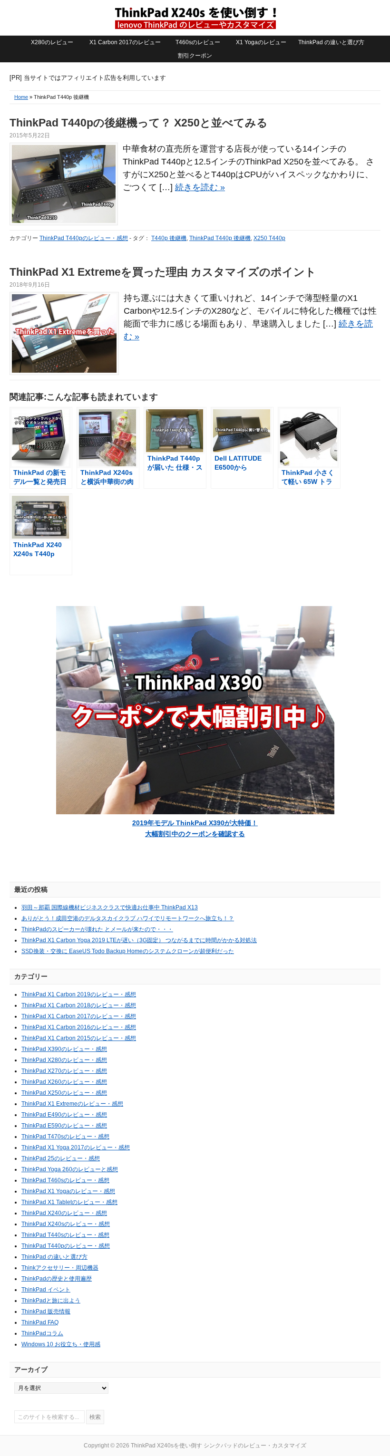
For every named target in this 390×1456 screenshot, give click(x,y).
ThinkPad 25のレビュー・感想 (60, 1158)
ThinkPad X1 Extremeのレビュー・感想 (72, 1103)
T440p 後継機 (168, 238)
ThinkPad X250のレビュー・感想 (64, 1093)
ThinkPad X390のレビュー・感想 (64, 1049)
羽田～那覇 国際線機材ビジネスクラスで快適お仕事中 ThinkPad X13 (109, 907)
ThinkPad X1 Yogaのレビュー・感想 (68, 1191)
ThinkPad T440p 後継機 (220, 238)
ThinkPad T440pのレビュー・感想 (83, 238)
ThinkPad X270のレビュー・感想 (64, 1071)
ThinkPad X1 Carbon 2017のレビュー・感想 (78, 1016)
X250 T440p (269, 238)
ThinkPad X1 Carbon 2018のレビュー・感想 (78, 1005)
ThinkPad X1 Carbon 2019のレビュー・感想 (78, 994)
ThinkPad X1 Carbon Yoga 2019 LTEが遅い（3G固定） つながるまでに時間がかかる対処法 (139, 940)
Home (21, 97)
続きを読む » (200, 187)
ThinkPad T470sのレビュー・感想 (65, 1136)
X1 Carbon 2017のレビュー (125, 42)
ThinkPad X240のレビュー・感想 (64, 1213)
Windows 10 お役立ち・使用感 (60, 1344)
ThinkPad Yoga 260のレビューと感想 (69, 1169)
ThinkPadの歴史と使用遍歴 (56, 1278)
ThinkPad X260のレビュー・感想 (64, 1082)
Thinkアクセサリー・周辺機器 (59, 1267)
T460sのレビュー (198, 42)
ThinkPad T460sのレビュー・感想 (65, 1180)
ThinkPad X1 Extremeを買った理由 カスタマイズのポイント (163, 272)
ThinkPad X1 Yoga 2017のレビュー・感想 (75, 1147)
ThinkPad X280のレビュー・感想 (64, 1060)
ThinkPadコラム (42, 1333)
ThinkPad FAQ (39, 1322)
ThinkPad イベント (45, 1289)
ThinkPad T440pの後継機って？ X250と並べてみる (139, 122)
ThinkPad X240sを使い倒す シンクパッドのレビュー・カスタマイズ (195, 17)
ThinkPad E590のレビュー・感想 (64, 1125)
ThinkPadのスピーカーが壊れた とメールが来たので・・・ (97, 929)
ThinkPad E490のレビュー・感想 (64, 1114)
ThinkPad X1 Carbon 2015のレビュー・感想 (78, 1038)
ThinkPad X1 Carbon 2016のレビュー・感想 (78, 1027)
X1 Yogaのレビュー (261, 42)
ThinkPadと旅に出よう (50, 1300)
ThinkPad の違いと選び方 (331, 42)
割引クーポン (195, 55)
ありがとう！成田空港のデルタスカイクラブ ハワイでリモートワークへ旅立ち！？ (127, 918)
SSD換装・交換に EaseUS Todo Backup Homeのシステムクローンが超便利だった (127, 951)
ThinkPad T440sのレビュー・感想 (65, 1235)
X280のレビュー (52, 42)
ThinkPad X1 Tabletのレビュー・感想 (69, 1202)
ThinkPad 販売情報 (45, 1311)
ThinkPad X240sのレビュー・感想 (65, 1224)
